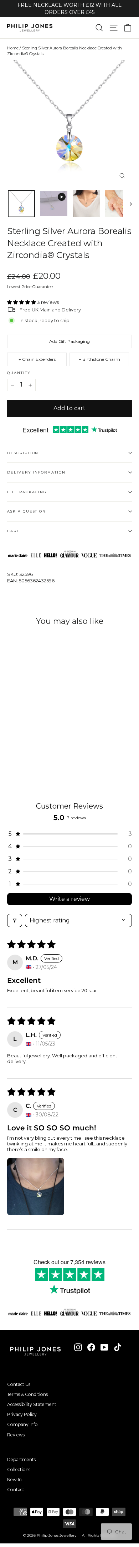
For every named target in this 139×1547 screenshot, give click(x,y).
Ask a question (26, 511)
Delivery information (36, 472)
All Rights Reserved (99, 1535)
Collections (18, 1469)
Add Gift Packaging (69, 341)
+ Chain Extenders (37, 359)
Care (13, 531)
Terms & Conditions (27, 1394)
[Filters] (14, 920)
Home (13, 47)
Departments (21, 1459)
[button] (22, 302)
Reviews (16, 1434)
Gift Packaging (27, 492)
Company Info (22, 1424)
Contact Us (18, 1384)
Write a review (69, 899)
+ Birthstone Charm (99, 359)
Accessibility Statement (31, 1404)
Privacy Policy (22, 1414)
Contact (15, 1489)
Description (22, 453)
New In (14, 1479)
